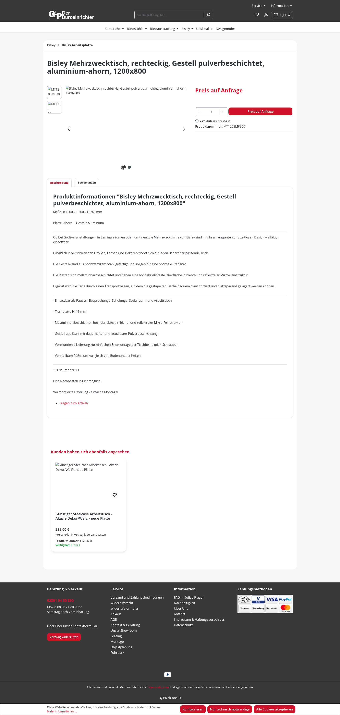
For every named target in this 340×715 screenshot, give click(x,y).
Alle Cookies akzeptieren (274, 709)
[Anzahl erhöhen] (223, 111)
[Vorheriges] (69, 128)
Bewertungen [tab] (87, 182)
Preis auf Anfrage (260, 111)
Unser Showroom (124, 630)
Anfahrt (179, 614)
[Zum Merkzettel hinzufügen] (115, 495)
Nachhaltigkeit (184, 603)
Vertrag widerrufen (64, 637)
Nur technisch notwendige (229, 709)
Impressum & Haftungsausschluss (199, 619)
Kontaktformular (85, 626)
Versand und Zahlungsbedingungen (137, 597)
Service (257, 6)
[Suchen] (208, 15)
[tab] (59, 182)
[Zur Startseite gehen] (71, 15)
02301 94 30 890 (60, 600)
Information (280, 6)
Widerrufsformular (125, 608)
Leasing (116, 636)
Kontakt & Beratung (125, 625)
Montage (117, 641)
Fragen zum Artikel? (73, 403)
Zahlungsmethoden (254, 589)
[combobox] (169, 15)
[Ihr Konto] (266, 15)
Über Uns (181, 608)
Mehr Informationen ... (62, 711)
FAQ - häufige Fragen (189, 597)
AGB (114, 619)
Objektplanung (121, 647)
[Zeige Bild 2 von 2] (129, 167)
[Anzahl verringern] (200, 111)
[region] (117, 128)
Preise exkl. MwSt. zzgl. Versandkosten (80, 534)
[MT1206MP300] (126, 128)
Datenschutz (183, 625)
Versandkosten (159, 687)
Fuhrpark (117, 652)
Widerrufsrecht (122, 603)
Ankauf (116, 614)
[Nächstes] (184, 128)
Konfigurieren (193, 709)
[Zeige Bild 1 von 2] (123, 167)
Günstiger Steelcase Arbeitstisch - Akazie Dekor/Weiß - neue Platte (83, 516)
